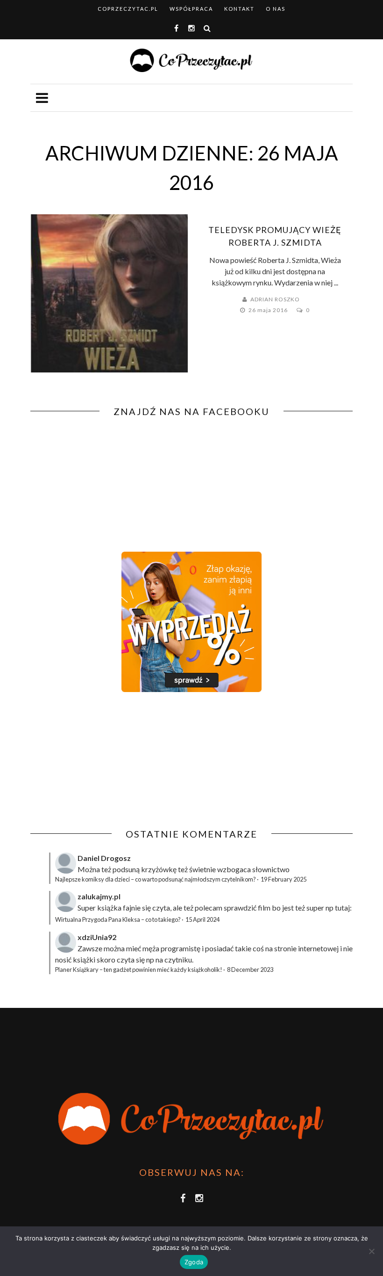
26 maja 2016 (268, 310)
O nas (275, 9)
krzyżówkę (159, 869)
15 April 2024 (202, 919)
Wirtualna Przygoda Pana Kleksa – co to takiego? (118, 919)
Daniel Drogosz (104, 857)
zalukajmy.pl (99, 896)
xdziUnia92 (97, 937)
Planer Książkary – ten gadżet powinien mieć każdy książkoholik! (138, 969)
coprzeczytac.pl (128, 9)
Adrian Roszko (275, 299)
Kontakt (239, 9)
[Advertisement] (108, 760)
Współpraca (191, 9)
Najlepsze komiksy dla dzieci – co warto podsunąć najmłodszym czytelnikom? (155, 879)
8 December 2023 (250, 969)
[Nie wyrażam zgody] (371, 1251)
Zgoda (193, 1262)
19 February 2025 (283, 879)
